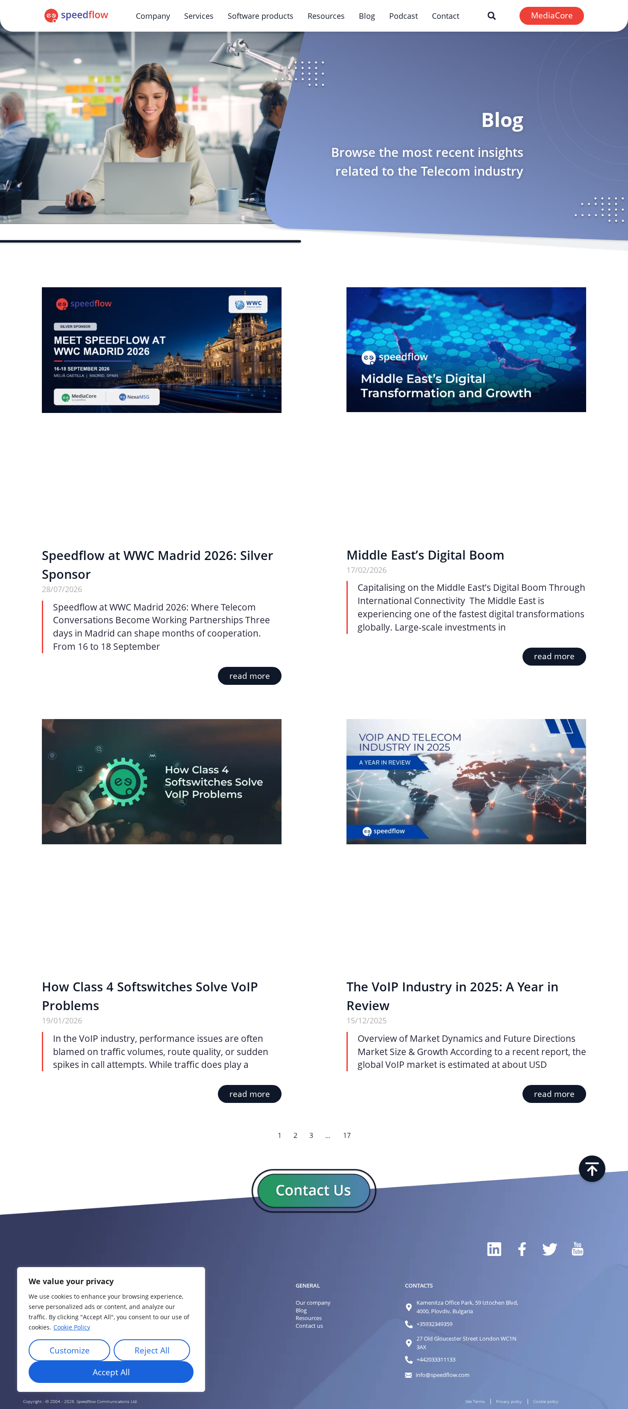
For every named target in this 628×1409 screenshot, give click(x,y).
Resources (326, 16)
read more (249, 675)
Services (199, 16)
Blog (367, 16)
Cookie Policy (71, 1327)
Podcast (403, 16)
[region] (111, 1329)
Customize (70, 1350)
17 (347, 1135)
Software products (260, 16)
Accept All (111, 1372)
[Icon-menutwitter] (549, 1249)
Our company (313, 1302)
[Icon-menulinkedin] (493, 1249)
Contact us (309, 1325)
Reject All (152, 1350)
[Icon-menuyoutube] (577, 1249)
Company (153, 16)
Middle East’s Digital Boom (425, 554)
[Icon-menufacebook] (521, 1249)
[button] (491, 15)
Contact (445, 16)
